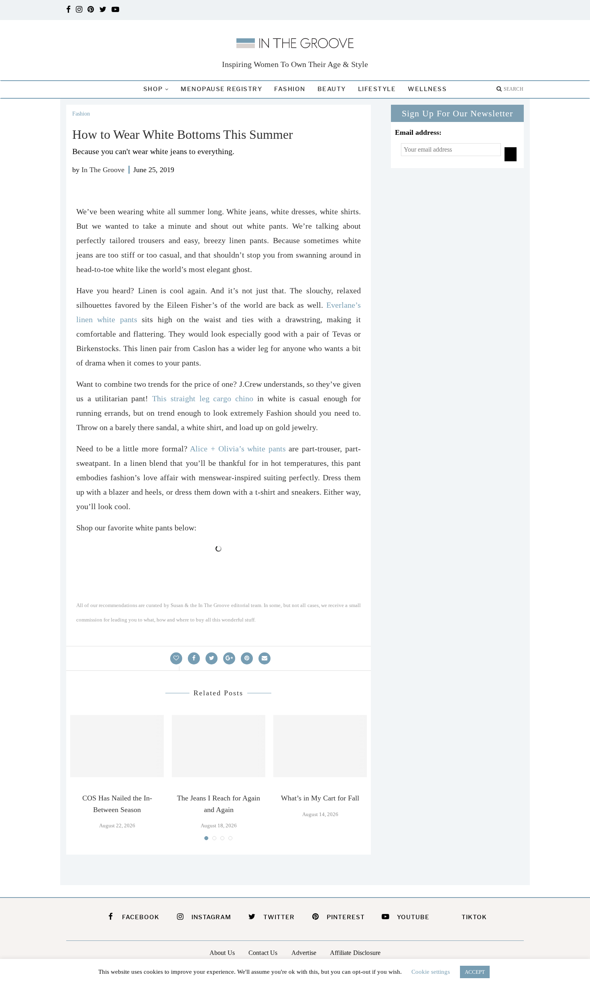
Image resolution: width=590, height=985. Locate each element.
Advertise (303, 952)
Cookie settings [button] (430, 972)
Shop (153, 89)
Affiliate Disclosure (355, 952)
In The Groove (102, 170)
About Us (222, 952)
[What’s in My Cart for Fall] (320, 746)
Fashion (289, 89)
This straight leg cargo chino (202, 398)
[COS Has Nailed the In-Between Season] (117, 746)
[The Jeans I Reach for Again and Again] (218, 746)
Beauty (331, 89)
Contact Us (263, 952)
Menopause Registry (221, 89)
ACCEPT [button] (475, 972)
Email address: (418, 132)
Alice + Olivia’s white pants (238, 448)
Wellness (427, 89)
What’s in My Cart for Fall (320, 798)
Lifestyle (377, 89)
